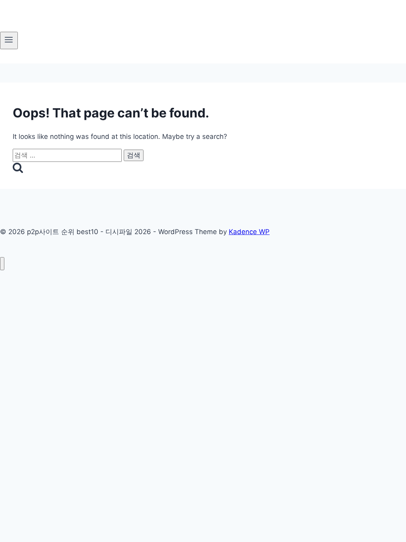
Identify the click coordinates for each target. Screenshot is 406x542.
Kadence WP (249, 232)
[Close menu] (2, 263)
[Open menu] (9, 40)
